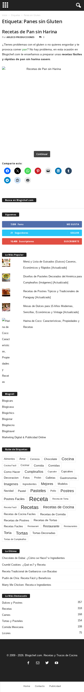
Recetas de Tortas (45, 520)
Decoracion (11, 477)
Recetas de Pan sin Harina (29, 31)
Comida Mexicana (12, 627)
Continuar (42, 154)
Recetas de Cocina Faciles (20, 514)
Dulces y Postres (12, 602)
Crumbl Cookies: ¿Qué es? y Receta (23, 564)
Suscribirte (71, 241)
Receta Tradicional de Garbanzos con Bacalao (29, 571)
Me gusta (73, 224)
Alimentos (9, 459)
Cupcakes (67, 471)
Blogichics (8, 412)
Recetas (30, 507)
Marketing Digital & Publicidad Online (24, 437)
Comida (39, 465)
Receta (38, 499)
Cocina (68, 459)
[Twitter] (47, 663)
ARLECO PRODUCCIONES (20, 37)
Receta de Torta (60, 499)
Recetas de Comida (53, 514)
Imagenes (11, 484)
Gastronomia (68, 477)
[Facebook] (28, 663)
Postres (67, 490)
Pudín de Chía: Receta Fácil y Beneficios (26, 578)
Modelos (63, 483)
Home (26, 686)
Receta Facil (10, 507)
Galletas (50, 477)
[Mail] (37, 663)
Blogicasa (8, 406)
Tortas (22, 533)
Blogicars (7, 400)
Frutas (37, 477)
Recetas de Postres (16, 520)
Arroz (22, 458)
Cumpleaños (34, 471)
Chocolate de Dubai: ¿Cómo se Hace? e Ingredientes (33, 558)
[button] (77, 5)
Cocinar (25, 465)
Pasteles (38, 490)
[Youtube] (56, 663)
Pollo (53, 490)
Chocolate (50, 459)
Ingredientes (29, 484)
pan (24, 49)
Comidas (54, 465)
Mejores (47, 484)
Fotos (26, 477)
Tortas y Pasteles (12, 621)
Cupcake (52, 471)
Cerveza (35, 459)
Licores (6, 633)
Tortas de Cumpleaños (15, 539)
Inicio (4, 15)
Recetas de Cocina (58, 507)
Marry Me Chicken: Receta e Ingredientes (26, 584)
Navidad (8, 490)
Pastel (22, 490)
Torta (7, 533)
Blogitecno (8, 425)
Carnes (6, 614)
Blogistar (7, 419)
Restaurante (51, 526)
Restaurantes (70, 526)
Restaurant (33, 526)
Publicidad (55, 686)
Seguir (74, 232)
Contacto (40, 686)
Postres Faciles (14, 499)
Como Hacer (12, 471)
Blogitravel (8, 431)
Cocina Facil (10, 465)
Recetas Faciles (13, 526)
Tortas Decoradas (43, 533)
